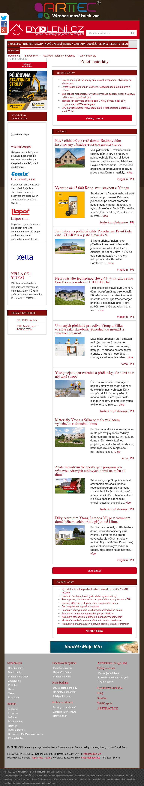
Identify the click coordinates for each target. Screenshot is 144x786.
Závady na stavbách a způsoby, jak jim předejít (87, 613)
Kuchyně (13, 709)
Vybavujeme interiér (109, 673)
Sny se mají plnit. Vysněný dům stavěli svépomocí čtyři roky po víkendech (96, 81)
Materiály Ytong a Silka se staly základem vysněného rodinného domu (87, 421)
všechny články (94, 631)
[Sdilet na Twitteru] (4, 18)
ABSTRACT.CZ (107, 708)
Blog (100, 693)
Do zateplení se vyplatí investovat (80, 606)
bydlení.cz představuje (114, 222)
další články (94, 570)
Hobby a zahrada (62, 702)
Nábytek (12, 725)
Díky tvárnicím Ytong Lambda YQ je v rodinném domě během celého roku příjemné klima (92, 519)
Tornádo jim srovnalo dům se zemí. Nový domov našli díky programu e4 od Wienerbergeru (94, 102)
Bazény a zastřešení (64, 707)
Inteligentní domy (62, 696)
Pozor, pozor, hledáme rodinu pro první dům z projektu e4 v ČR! (96, 599)
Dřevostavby (15, 672)
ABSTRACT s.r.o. (41, 757)
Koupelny (13, 713)
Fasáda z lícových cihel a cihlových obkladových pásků (92, 610)
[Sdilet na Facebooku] (4, 24)
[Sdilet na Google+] (4, 30)
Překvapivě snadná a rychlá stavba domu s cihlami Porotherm (95, 623)
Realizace (13, 697)
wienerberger (21, 146)
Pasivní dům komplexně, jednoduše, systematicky (89, 596)
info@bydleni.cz (92, 753)
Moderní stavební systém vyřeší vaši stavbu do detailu (92, 620)
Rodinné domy (16, 668)
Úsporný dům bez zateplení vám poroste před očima (90, 603)
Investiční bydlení (62, 668)
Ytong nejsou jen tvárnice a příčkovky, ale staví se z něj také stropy (94, 374)
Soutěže (102, 698)
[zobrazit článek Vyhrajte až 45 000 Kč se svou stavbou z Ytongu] (70, 204)
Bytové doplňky (16, 730)
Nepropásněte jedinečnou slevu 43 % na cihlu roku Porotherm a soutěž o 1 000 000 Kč (94, 280)
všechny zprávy (94, 118)
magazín (122, 179)
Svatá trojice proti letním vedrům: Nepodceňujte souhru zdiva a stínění (96, 88)
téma (125, 364)
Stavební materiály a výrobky (59, 55)
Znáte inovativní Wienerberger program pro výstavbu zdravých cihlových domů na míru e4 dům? (90, 470)
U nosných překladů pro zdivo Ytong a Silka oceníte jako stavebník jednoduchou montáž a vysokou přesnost (89, 329)
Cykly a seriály (106, 668)
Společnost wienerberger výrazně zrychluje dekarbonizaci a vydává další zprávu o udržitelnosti (98, 95)
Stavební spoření (62, 676)
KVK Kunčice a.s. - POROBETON (27, 327)
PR (132, 179)
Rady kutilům (60, 716)
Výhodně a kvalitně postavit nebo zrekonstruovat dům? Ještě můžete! (95, 590)
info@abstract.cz (90, 757)
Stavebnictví (31, 55)
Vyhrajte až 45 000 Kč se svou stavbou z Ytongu (92, 187)
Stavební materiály (18, 676)
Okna (11, 693)
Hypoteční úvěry (62, 672)
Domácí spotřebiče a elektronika (25, 734)
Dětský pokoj (15, 721)
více (129, 172)
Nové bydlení (60, 682)
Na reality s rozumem (64, 692)
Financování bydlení (64, 663)
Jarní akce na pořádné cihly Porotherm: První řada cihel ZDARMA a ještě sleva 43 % (93, 233)
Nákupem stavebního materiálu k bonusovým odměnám (92, 617)
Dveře (11, 689)
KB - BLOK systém (27, 320)
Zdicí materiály (88, 55)
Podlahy (12, 685)
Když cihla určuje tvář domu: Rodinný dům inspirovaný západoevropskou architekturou (88, 142)
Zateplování (14, 680)
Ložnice (12, 717)
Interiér (11, 704)
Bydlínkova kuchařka (110, 688)
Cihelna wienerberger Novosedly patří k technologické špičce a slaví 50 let (96, 109)
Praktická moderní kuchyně (113, 677)
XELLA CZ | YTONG (20, 275)
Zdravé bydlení (16, 738)
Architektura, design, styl (112, 663)
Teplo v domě (105, 681)
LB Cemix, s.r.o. (23, 178)
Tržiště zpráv (66, 72)
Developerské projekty (65, 687)
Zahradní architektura (64, 711)
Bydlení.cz (14, 55)
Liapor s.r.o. (20, 218)
